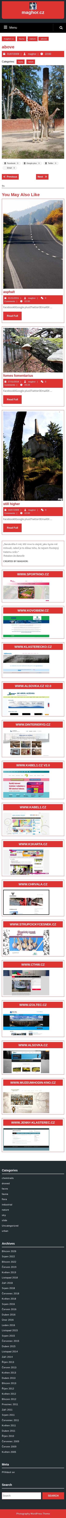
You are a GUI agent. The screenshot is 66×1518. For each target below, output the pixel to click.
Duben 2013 (9, 1378)
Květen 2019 (9, 1272)
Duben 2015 (9, 1346)
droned (6, 1183)
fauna (21, 39)
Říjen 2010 (8, 1436)
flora (4, 1199)
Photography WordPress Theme (33, 1513)
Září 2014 (7, 1357)
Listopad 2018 (10, 1277)
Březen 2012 (9, 1399)
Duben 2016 (9, 1314)
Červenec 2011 (10, 1420)
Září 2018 (7, 1283)
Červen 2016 (9, 1309)
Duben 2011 (8, 1431)
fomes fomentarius (18, 376)
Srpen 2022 (8, 1256)
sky (4, 1215)
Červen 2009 (9, 1446)
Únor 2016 (8, 1320)
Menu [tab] (13, 27)
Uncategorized (10, 1225)
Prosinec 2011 (10, 1404)
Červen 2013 (9, 1367)
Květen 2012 (9, 1393)
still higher (11, 504)
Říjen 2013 (8, 1362)
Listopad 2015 (10, 1330)
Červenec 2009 (10, 1441)
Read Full (14, 317)
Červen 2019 (9, 1267)
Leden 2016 (8, 1325)
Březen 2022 (9, 1262)
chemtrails (8, 1178)
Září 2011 (7, 1409)
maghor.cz (33, 12)
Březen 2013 (9, 1383)
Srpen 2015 (8, 1335)
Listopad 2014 (10, 1351)
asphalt (9, 292)
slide (4, 1220)
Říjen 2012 (8, 1388)
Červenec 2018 (10, 1293)
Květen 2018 (9, 1298)
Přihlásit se (8, 1472)
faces (5, 1188)
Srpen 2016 (8, 1304)
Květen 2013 (9, 1372)
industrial (7, 1204)
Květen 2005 (9, 1452)
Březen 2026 (9, 1251)
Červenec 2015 (10, 1341)
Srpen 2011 (8, 1415)
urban (5, 1231)
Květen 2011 (9, 1425)
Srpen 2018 (8, 1288)
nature (32, 39)
